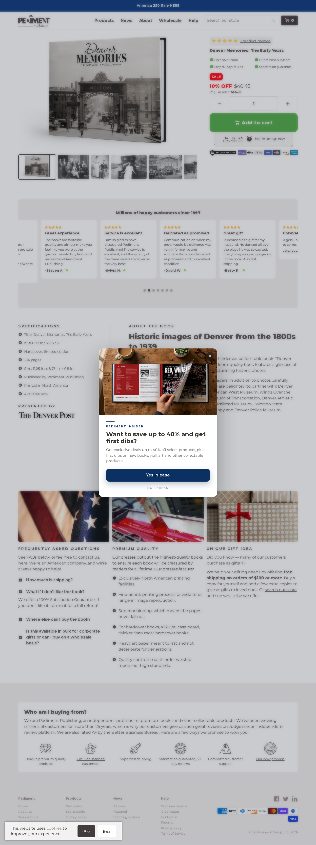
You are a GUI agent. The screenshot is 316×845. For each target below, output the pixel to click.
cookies (54, 828)
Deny (106, 831)
